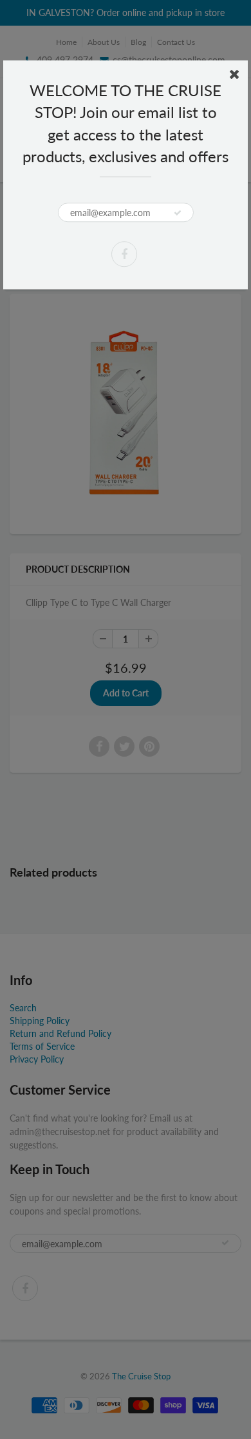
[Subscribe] (177, 213)
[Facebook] (124, 254)
